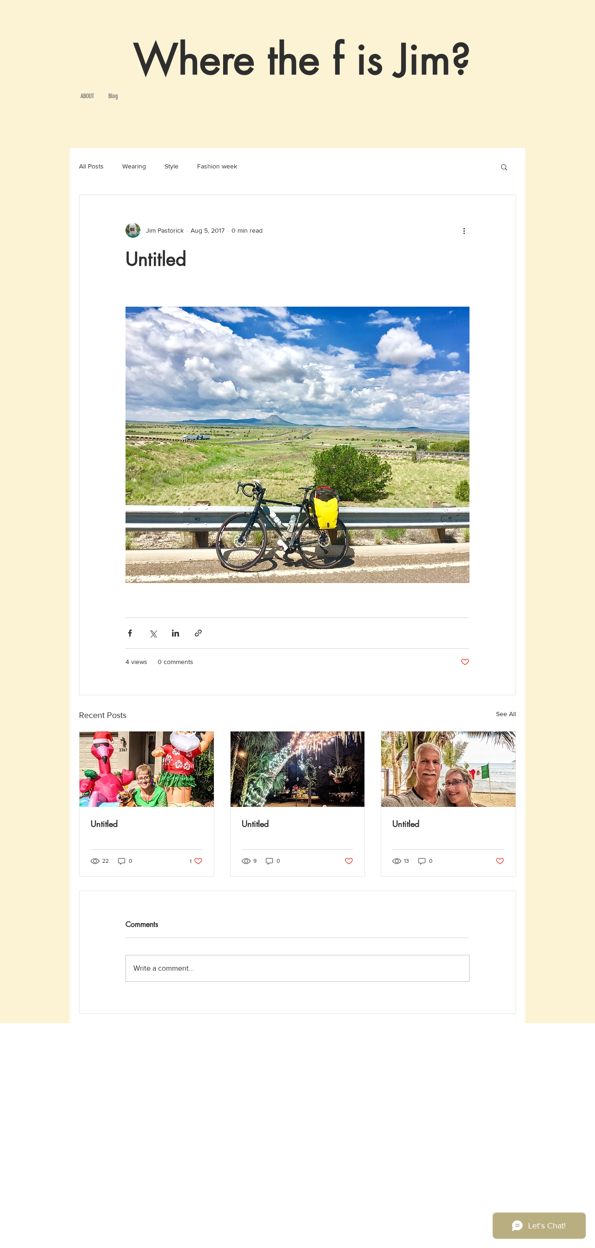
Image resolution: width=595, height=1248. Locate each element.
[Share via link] (198, 633)
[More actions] (463, 230)
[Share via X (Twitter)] (152, 633)
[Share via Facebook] (130, 633)
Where (194, 59)
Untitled (104, 823)
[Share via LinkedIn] (175, 633)
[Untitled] (146, 769)
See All (506, 714)
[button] (504, 166)
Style (171, 166)
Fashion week (217, 166)
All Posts (91, 166)
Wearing (134, 166)
